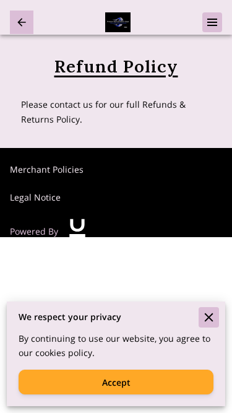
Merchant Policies (47, 169)
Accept (116, 382)
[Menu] (212, 22)
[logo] (77, 231)
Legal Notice (35, 197)
